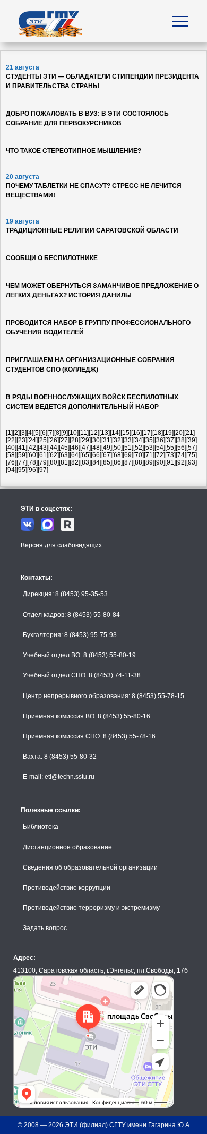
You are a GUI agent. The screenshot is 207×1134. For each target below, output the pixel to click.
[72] (159, 455)
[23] (21, 440)
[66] (96, 455)
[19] (168, 432)
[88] (138, 462)
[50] (117, 447)
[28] (75, 440)
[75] (191, 455)
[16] (136, 432)
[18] (157, 432)
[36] (159, 440)
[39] (191, 440)
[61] (43, 455)
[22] (11, 440)
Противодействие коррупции (66, 887)
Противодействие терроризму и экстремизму (91, 908)
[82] (75, 462)
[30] (96, 440)
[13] (104, 432)
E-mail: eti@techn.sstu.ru (58, 776)
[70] (138, 455)
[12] (94, 432)
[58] (11, 455)
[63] (64, 455)
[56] (181, 447)
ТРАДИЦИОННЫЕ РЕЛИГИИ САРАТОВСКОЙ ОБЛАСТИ (92, 230)
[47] (85, 447)
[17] (147, 432)
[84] (96, 462)
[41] (21, 447)
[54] (159, 447)
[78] (32, 462)
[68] (117, 455)
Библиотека (40, 826)
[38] (181, 440)
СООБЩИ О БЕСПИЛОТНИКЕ (52, 258)
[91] (170, 462)
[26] (53, 440)
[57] (191, 447)
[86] (117, 462)
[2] (16, 432)
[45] (64, 447)
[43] (43, 447)
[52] (138, 447)
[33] (128, 440)
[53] (149, 447)
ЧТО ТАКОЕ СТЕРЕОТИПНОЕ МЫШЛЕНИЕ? (73, 150)
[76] (11, 462)
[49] (106, 447)
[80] (53, 462)
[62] (53, 455)
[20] (179, 432)
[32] (117, 440)
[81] (64, 462)
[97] (43, 470)
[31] (106, 440)
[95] (21, 470)
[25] (43, 440)
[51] (128, 447)
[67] (106, 455)
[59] (21, 455)
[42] (32, 447)
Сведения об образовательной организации (90, 867)
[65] (85, 455)
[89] (149, 462)
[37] (170, 440)
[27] (64, 440)
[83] (85, 462)
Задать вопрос (45, 928)
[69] (128, 455)
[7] (50, 432)
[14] (115, 432)
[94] (11, 470)
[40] (11, 447)
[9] (64, 432)
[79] (43, 462)
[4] (30, 432)
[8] (57, 432)
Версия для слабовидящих (61, 545)
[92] (181, 462)
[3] (23, 432)
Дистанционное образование (67, 847)
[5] (36, 432)
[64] (75, 455)
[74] (181, 455)
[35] (149, 440)
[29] (85, 440)
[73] (170, 455)
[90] (159, 462)
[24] (32, 440)
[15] (125, 432)
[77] (21, 462)
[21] (189, 432)
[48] (96, 447)
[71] (149, 455)
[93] (191, 462)
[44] (53, 447)
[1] (9, 432)
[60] (32, 455)
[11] (84, 432)
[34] (138, 440)
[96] (32, 470)
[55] (170, 447)
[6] (43, 432)
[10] (73, 432)
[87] (128, 462)
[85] (106, 462)
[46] (75, 447)
